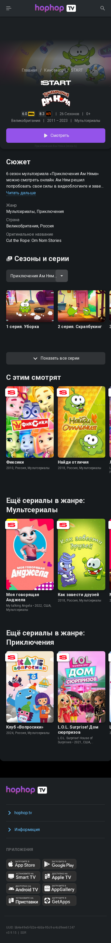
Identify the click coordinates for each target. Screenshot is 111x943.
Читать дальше (21, 192)
